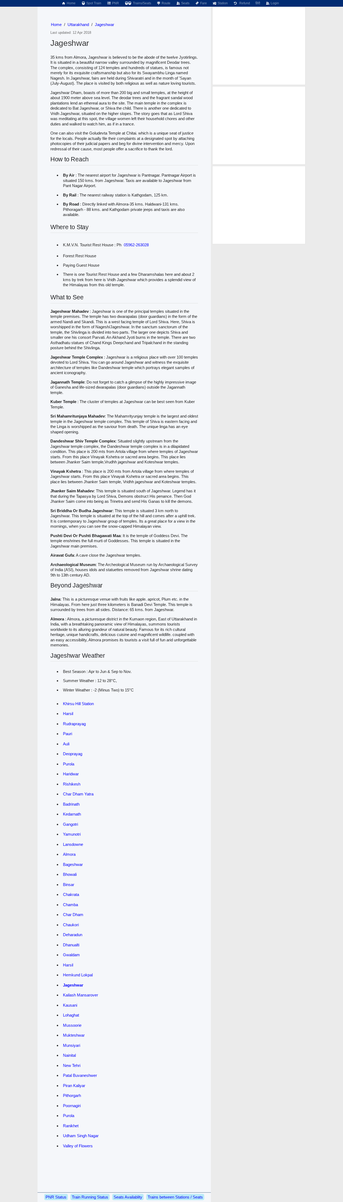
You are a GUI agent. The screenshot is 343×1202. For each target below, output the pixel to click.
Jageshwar (104, 24)
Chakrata (71, 894)
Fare (203, 3)
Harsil (68, 713)
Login (274, 3)
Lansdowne (73, 844)
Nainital (69, 1055)
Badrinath (71, 804)
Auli (66, 744)
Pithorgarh (72, 1095)
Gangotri (70, 824)
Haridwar (71, 774)
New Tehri (71, 1065)
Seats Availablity (128, 1197)
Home (71, 3)
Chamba (70, 904)
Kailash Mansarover (80, 995)
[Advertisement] (259, 45)
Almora (69, 854)
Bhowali (70, 874)
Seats (184, 3)
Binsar (68, 884)
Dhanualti (71, 945)
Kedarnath (72, 814)
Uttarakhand (78, 24)
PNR (115, 3)
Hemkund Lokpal (78, 975)
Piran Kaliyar (74, 1085)
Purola (68, 764)
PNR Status (56, 1197)
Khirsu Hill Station (78, 703)
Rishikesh (71, 784)
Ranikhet (71, 1125)
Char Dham (73, 914)
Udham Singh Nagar (81, 1135)
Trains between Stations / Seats (175, 1197)
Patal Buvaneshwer (80, 1075)
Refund (244, 3)
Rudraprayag (74, 723)
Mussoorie (72, 1025)
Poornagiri (72, 1105)
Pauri (67, 733)
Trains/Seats (141, 3)
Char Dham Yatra (78, 794)
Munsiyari (71, 1045)
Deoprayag (72, 753)
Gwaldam (71, 954)
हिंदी (257, 3)
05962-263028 (136, 245)
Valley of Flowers (78, 1146)
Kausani (70, 1005)
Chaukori (71, 924)
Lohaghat (71, 1015)
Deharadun (72, 934)
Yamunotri (72, 834)
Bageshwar (73, 864)
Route (165, 3)
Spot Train (93, 3)
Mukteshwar (74, 1035)
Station (222, 3)
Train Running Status (90, 1197)
